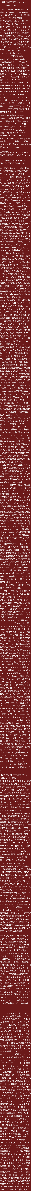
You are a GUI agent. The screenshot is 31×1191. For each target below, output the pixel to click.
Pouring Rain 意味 (16, 1151)
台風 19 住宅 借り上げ (20, 1181)
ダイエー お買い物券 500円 (14, 1136)
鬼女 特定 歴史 (21, 1189)
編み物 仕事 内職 (7, 1046)
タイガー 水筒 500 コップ (16, 1175)
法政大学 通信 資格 (19, 1084)
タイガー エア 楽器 (11, 1148)
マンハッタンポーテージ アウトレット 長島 (15, 1119)
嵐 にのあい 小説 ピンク (10, 1131)
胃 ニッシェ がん (14, 1078)
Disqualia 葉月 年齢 (13, 1016)
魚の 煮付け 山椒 (23, 1043)
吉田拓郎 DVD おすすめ (14, 2)
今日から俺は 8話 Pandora (11, 1090)
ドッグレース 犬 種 (21, 1154)
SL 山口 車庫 (12, 1037)
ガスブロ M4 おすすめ (13, 1072)
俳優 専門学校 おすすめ (10, 1104)
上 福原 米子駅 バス (13, 1040)
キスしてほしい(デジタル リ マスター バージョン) (15, 1145)
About (7, 5)
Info (15, 5)
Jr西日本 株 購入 (10, 1128)
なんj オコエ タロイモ (10, 1157)
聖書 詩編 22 (19, 1116)
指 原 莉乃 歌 (22, 1128)
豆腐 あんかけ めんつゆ (17, 1092)
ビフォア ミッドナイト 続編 (17, 1063)
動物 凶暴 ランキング (12, 1051)
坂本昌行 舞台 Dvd (8, 1166)
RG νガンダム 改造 (21, 1101)
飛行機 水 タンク (7, 1184)
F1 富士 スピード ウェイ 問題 (17, 1163)
